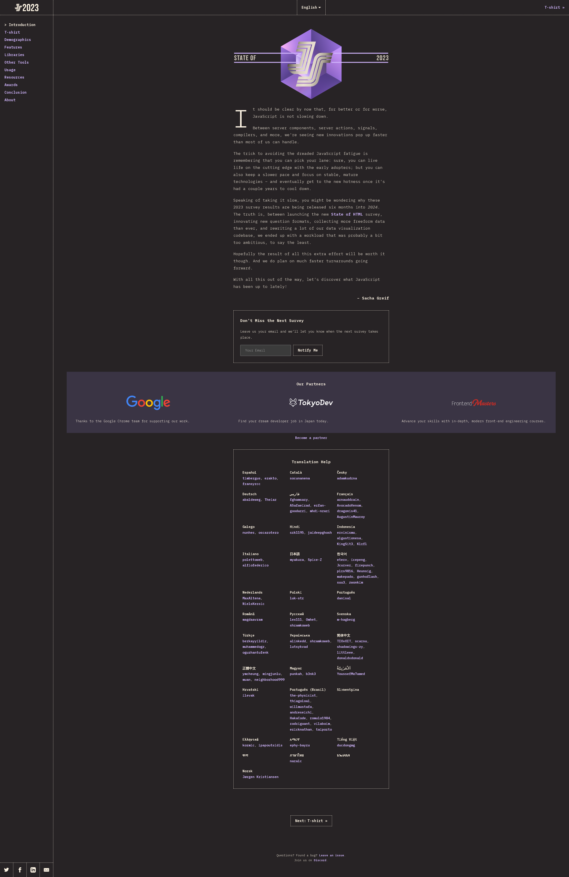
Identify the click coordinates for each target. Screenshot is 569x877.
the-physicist (303, 695)
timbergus (251, 478)
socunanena (300, 478)
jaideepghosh (320, 532)
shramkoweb (300, 625)
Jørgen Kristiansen (260, 777)
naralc (296, 761)
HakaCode (298, 718)
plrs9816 (345, 571)
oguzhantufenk (255, 652)
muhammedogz (253, 647)
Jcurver (344, 565)
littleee (345, 652)
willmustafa (301, 707)
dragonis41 (347, 511)
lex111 (296, 619)
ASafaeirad (300, 505)
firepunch (364, 565)
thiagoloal (300, 701)
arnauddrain (348, 499)
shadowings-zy (350, 647)
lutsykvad (299, 647)
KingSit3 (345, 544)
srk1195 (297, 532)
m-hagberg (346, 619)
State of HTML (347, 214)
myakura (297, 560)
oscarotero (268, 532)
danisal (344, 598)
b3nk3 (311, 674)
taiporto (324, 729)
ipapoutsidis (270, 745)
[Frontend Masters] (474, 403)
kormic (248, 745)
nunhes (248, 532)
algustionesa (349, 538)
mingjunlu (271, 674)
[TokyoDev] (311, 403)
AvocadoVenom (349, 505)
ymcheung (250, 674)
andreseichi (301, 712)
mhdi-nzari (320, 511)
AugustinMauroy (351, 517)
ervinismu (346, 532)
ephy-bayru (300, 745)
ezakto (270, 478)
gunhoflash (367, 576)
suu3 (341, 582)
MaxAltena (251, 598)
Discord (320, 860)
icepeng (358, 560)
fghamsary (299, 499)
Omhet (311, 619)
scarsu (361, 641)
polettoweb (252, 560)
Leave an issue (331, 855)
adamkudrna (347, 478)
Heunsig (364, 571)
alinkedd (298, 641)
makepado (345, 576)
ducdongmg (346, 745)
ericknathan (301, 729)
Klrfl (362, 544)
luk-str (297, 598)
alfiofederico (255, 565)
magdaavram (252, 619)
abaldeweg (251, 499)
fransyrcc (251, 484)
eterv (342, 560)
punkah (296, 674)
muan (246, 679)
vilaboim (322, 723)
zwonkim (356, 582)
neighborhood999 (269, 679)
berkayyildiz (254, 641)
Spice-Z (315, 560)
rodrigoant (300, 723)
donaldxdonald (350, 658)
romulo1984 (320, 718)
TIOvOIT (344, 641)
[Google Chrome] (148, 403)
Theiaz (270, 499)
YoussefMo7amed (351, 674)
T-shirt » (311, 820)
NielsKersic (253, 604)
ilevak (248, 695)
